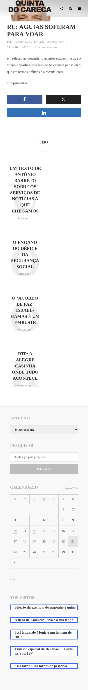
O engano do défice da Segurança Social (25, 254)
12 (34, 531)
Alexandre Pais (21, 42)
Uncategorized (56, 42)
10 (15, 531)
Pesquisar (44, 468)
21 (53, 541)
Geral (42, 42)
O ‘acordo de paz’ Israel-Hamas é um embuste (25, 310)
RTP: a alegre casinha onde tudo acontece (25, 366)
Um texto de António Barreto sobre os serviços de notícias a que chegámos (25, 189)
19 (34, 541)
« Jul (12, 579)
